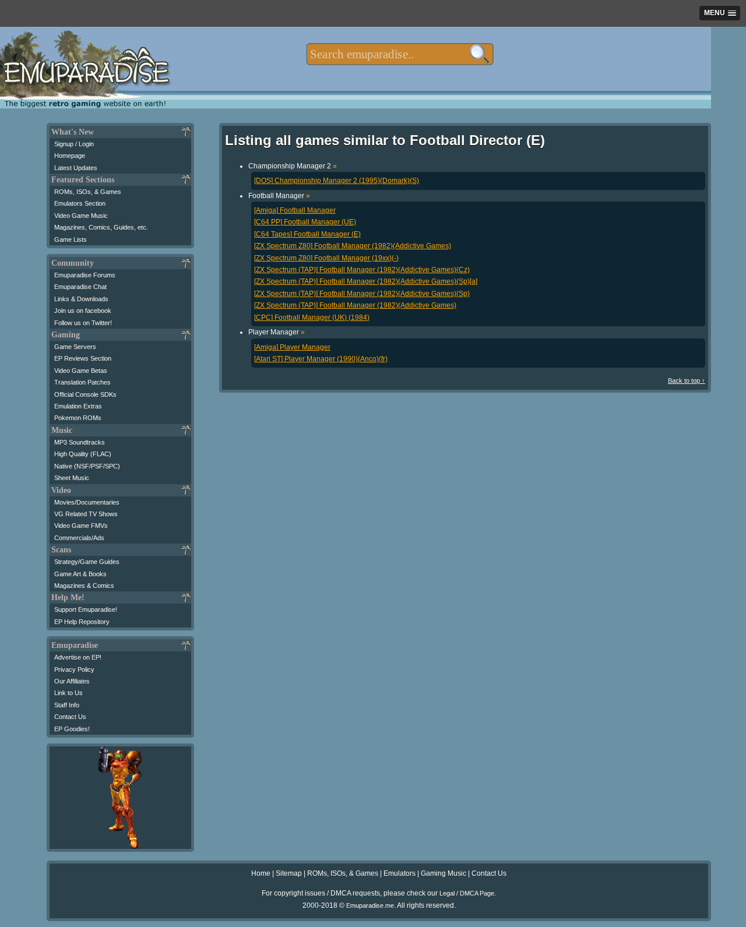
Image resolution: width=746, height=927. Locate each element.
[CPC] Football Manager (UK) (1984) (312, 317)
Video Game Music (81, 215)
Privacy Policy (74, 669)
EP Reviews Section (82, 358)
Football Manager (279, 196)
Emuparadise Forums (84, 275)
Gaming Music (443, 873)
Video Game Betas (80, 370)
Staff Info (66, 705)
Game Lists (70, 239)
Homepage (69, 155)
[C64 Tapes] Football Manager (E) (307, 234)
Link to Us (68, 692)
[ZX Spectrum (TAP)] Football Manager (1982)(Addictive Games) (355, 305)
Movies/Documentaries (86, 502)
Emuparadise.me (370, 905)
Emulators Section (79, 203)
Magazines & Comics (84, 585)
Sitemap (289, 873)
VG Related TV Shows (86, 513)
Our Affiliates (72, 681)
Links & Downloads (81, 298)
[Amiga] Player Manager (292, 347)
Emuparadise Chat (80, 286)
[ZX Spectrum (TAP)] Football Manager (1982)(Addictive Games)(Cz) (362, 270)
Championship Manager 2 (292, 166)
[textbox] (399, 54)
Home (260, 873)
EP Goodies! (72, 728)
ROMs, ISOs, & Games (87, 191)
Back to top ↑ (686, 380)
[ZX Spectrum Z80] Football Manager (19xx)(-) (326, 258)
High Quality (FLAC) (82, 453)
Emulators (399, 873)
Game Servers (75, 346)
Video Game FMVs (81, 525)
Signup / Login (74, 143)
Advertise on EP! (77, 657)
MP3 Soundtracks (79, 442)
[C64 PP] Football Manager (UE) (305, 222)
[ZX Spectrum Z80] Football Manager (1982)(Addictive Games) (352, 246)
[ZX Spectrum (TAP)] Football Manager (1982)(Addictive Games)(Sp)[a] (365, 281)
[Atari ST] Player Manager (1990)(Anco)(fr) (321, 359)
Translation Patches (82, 382)
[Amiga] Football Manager (295, 210)
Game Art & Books (80, 573)
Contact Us (70, 716)
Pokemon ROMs (77, 417)
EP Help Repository (82, 621)
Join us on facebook (82, 310)
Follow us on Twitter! (83, 322)
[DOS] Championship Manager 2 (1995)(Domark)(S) (336, 181)
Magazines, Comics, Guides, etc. (101, 227)
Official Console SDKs (85, 394)
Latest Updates (75, 167)
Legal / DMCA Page (466, 893)
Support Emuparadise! (85, 609)
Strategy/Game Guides (86, 561)
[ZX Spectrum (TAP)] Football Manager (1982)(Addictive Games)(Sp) (362, 294)
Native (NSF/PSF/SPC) (87, 466)
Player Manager (276, 332)
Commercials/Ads (79, 537)
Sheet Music (71, 477)
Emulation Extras (78, 406)
